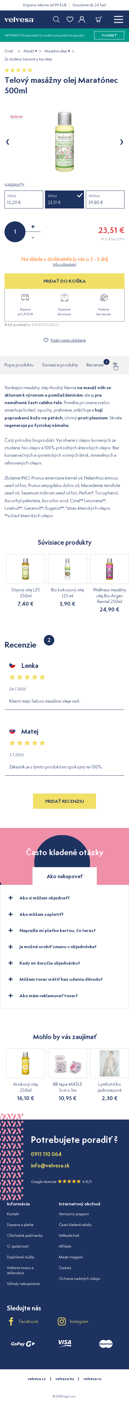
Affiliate (65, 1246)
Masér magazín (71, 1257)
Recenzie (95, 364)
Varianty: (14, 185)
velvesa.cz (37, 1378)
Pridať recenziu (64, 801)
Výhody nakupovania (23, 1283)
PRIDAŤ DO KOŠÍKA (65, 281)
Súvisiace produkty (60, 365)
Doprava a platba (20, 1224)
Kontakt (13, 1213)
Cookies (65, 1267)
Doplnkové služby (20, 1257)
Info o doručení (64, 264)
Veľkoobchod (69, 1235)
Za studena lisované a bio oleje (28, 59)
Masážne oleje (56, 51)
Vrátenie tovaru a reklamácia (20, 1270)
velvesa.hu (65, 1378)
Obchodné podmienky (25, 1235)
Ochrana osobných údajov (79, 1278)
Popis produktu (19, 365)
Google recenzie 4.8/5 (61, 1181)
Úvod (8, 51)
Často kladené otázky (75, 1224)
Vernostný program (74, 1213)
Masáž (29, 51)
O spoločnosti (18, 1246)
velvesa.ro (92, 1378)
